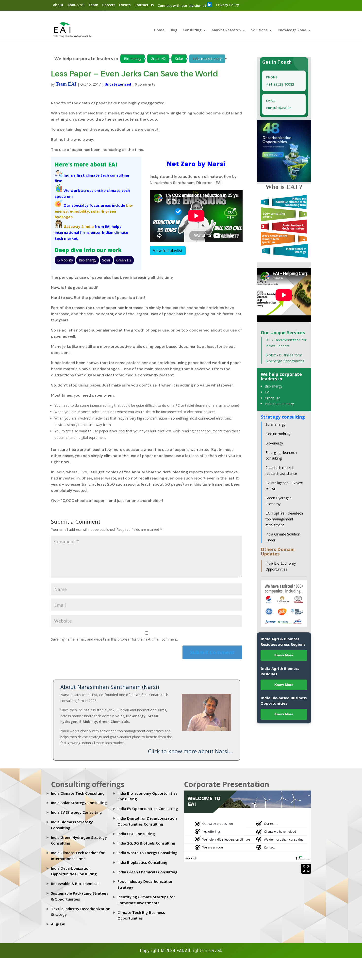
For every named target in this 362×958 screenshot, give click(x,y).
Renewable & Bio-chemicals (75, 883)
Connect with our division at (182, 5)
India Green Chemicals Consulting (147, 871)
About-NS (75, 4)
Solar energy (275, 424)
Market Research (226, 30)
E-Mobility (65, 260)
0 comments (145, 84)
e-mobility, (80, 211)
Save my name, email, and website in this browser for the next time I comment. (114, 639)
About (58, 4)
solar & (97, 211)
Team (93, 4)
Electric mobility (277, 433)
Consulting (192, 30)
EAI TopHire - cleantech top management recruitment (284, 519)
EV (267, 392)
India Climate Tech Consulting (78, 793)
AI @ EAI (58, 923)
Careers (108, 4)
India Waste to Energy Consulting (147, 852)
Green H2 (158, 58)
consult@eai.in (279, 107)
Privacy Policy (227, 4)
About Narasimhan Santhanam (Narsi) (109, 686)
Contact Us (144, 4)
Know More (283, 655)
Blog (173, 30)
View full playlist (167, 250)
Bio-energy (132, 58)
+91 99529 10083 (280, 84)
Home (159, 30)
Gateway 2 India (79, 226)
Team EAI (66, 84)
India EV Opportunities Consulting (147, 808)
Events (125, 4)
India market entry (207, 58)
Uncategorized (118, 84)
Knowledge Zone (292, 30)
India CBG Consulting (136, 833)
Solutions (259, 30)
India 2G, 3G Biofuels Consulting (146, 843)
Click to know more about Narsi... (190, 751)
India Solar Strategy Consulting (79, 802)
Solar (179, 58)
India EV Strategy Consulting (76, 812)
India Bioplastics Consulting (142, 862)
